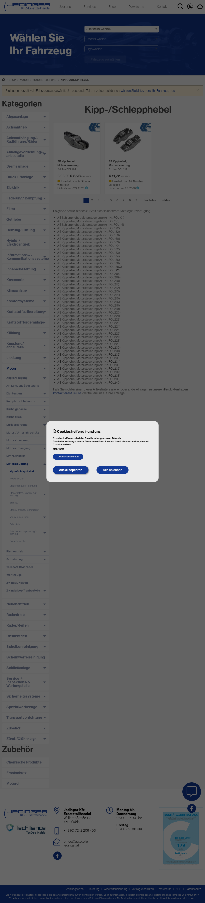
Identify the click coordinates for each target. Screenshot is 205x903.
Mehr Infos (58, 449)
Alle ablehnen (112, 470)
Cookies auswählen (68, 456)
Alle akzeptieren (70, 470)
